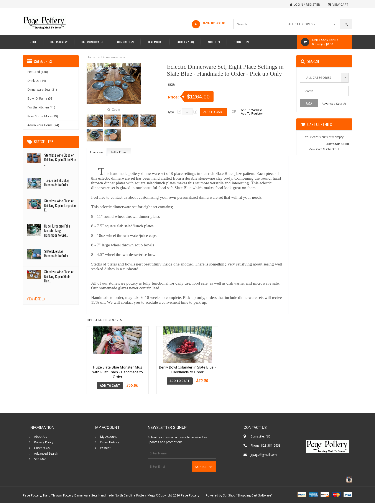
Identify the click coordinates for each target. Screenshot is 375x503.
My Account (108, 436)
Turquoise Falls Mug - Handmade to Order (57, 182)
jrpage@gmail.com (263, 454)
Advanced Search (334, 104)
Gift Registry (58, 42)
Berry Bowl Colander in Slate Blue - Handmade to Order (187, 369)
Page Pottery (190, 495)
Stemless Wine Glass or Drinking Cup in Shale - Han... (59, 276)
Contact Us (241, 42)
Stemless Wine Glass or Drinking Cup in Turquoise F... (60, 205)
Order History (109, 442)
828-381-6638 (214, 23)
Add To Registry (252, 113)
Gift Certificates (92, 42)
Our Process (125, 42)
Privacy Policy (43, 442)
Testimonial (155, 42)
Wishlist (105, 448)
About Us (214, 42)
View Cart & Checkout (324, 149)
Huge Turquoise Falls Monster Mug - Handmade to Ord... (57, 230)
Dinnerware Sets (113, 57)
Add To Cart (110, 385)
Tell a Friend (119, 152)
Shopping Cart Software (254, 495)
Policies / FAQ (185, 42)
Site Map (40, 459)
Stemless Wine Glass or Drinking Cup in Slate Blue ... (60, 159)
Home (33, 42)
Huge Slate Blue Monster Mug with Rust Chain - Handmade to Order (117, 372)
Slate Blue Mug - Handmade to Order (56, 253)
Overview (96, 152)
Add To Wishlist (251, 110)
